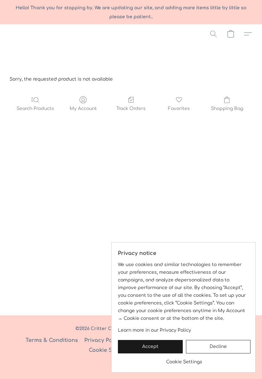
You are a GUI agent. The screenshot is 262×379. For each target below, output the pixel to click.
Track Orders (131, 108)
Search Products (35, 108)
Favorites (179, 108)
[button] (213, 34)
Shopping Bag (227, 108)
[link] (184, 359)
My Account (83, 108)
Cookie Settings (110, 350)
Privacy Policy (103, 340)
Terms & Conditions (52, 340)
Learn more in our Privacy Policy (154, 330)
